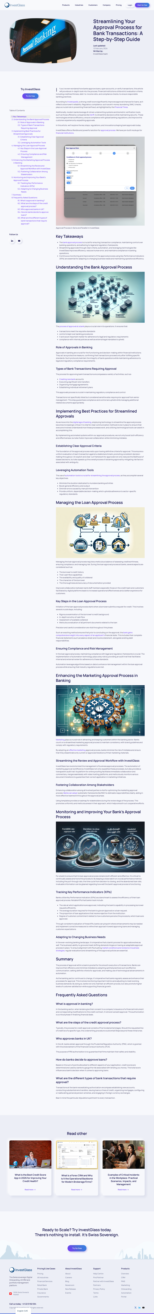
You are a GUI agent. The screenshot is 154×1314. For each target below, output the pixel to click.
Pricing (119, 5)
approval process (108, 130)
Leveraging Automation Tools (33, 142)
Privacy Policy (99, 1289)
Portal (123, 1296)
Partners (97, 1285)
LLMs (95, 1296)
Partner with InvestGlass (103, 1281)
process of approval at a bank (72, 326)
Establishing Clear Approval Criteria (32, 138)
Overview (125, 1273)
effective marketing (77, 750)
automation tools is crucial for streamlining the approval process (92, 475)
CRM (123, 1277)
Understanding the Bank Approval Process (31, 119)
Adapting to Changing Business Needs (34, 190)
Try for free (30, 96)
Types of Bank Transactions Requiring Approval (32, 126)
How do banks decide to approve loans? (34, 213)
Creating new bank (67, 379)
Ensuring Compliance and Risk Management (34, 155)
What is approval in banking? (32, 200)
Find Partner (98, 1277)
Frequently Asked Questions (25, 197)
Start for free (142, 5)
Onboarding (126, 1289)
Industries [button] (79, 5)
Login (130, 5)
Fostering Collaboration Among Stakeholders (34, 173)
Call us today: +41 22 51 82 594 (22, 1304)
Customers (92, 5)
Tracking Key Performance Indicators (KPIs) (32, 184)
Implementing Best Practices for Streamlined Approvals (27, 132)
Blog (67, 1281)
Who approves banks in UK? (32, 209)
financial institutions (65, 133)
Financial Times (121, 107)
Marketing (60, 739)
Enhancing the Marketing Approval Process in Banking (31, 161)
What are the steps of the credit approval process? (34, 205)
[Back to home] (15, 5)
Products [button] (66, 5)
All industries (42, 1277)
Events (68, 1293)
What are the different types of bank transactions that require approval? (34, 221)
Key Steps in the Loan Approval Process (33, 150)
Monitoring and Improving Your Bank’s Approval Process (30, 178)
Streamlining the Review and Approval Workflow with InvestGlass (35, 167)
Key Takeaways (19, 116)
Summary (17, 194)
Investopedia (72, 101)
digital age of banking (82, 422)
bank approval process (72, 242)
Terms (95, 1293)
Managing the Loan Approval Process (29, 145)
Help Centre (98, 1273)
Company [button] (106, 5)
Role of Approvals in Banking (32, 122)
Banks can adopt (70, 793)
